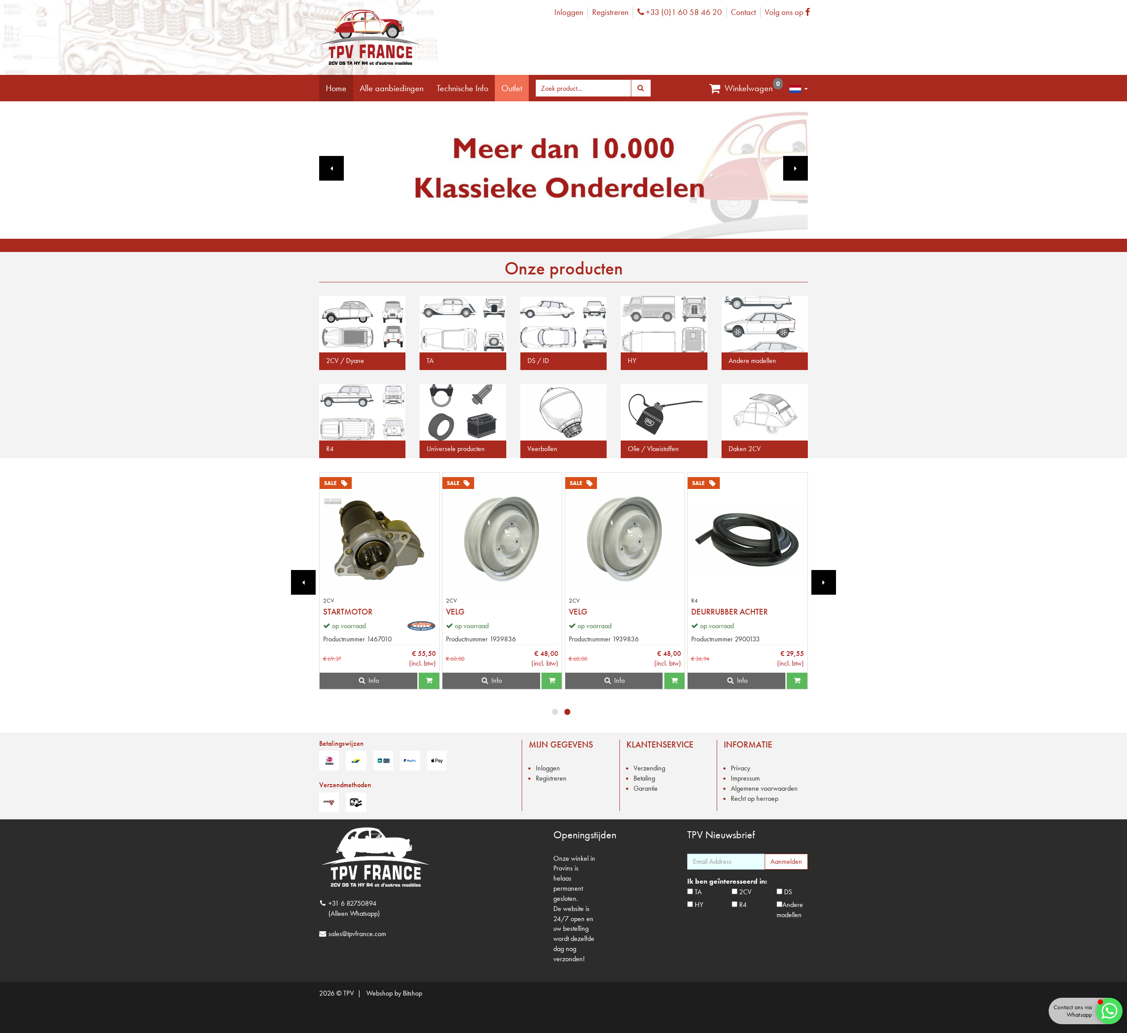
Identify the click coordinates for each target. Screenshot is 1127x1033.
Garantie (645, 788)
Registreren (610, 12)
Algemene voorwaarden (764, 788)
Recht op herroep (754, 798)
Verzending (649, 768)
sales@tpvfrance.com (357, 933)
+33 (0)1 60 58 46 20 (683, 12)
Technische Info (462, 88)
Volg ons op (789, 12)
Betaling (644, 778)
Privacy (740, 768)
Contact (743, 12)
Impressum (745, 778)
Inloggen (568, 12)
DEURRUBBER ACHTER (729, 611)
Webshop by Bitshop (394, 993)
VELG (455, 611)
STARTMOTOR (347, 611)
